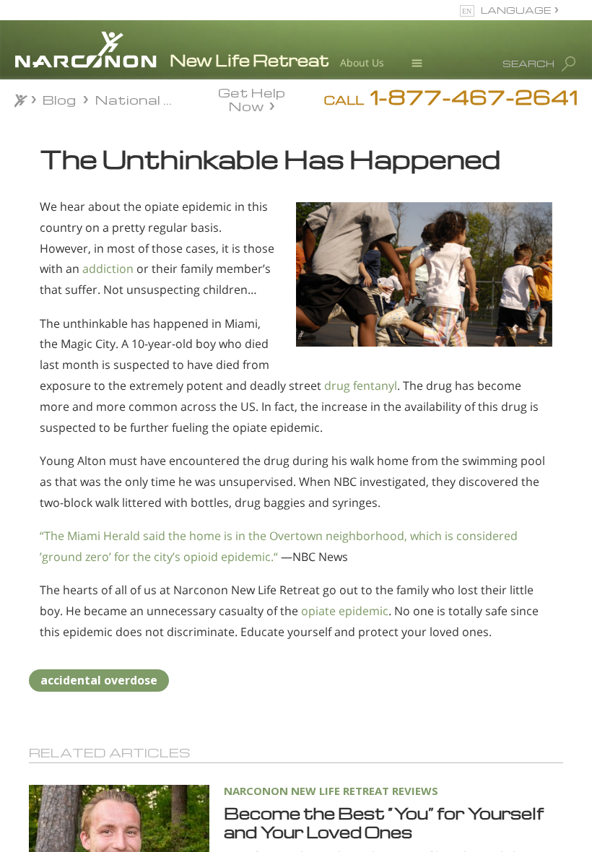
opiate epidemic (344, 611)
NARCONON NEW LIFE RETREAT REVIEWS (331, 790)
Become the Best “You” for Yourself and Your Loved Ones (384, 822)
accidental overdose (98, 680)
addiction (108, 269)
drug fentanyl (360, 386)
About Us (362, 62)
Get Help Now (251, 98)
